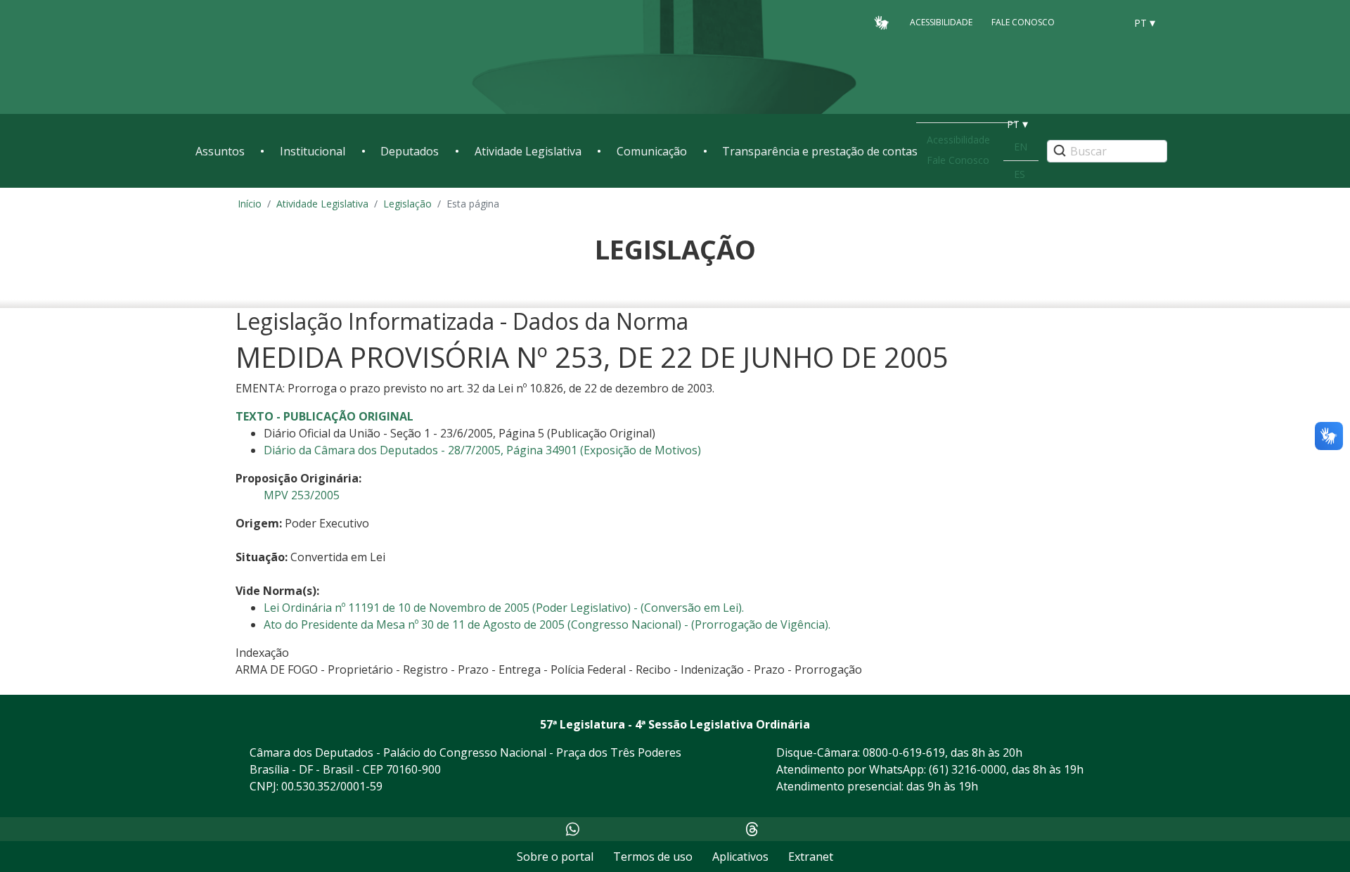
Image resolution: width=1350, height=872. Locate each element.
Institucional (312, 151)
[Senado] (1109, 21)
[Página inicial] (281, 57)
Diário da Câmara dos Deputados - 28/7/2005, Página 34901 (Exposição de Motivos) (482, 450)
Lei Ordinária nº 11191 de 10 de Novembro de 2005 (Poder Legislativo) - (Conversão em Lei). (504, 607)
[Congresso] (1083, 21)
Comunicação (652, 151)
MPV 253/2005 (302, 495)
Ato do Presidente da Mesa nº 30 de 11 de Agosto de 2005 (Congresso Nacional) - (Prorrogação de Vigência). (547, 624)
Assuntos (220, 151)
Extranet (810, 856)
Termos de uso (653, 856)
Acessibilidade (941, 22)
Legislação (407, 203)
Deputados (409, 151)
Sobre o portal (555, 856)
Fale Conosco (1023, 22)
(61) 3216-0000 (967, 769)
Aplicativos (740, 856)
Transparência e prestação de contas (820, 151)
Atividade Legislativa (528, 151)
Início (250, 203)
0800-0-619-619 (904, 752)
